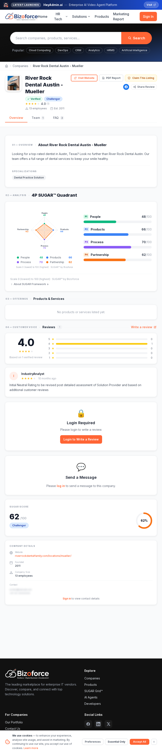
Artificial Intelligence (134, 50)
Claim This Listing (143, 78)
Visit (149, 4)
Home (42, 16)
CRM (78, 50)
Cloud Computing (40, 50)
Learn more (31, 748)
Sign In (148, 16)
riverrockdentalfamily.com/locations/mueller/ (43, 555)
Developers (92, 703)
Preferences (93, 741)
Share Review (146, 86)
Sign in (67, 598)
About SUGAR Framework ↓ (31, 284)
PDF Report (113, 78)
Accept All (139, 741)
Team (37, 117)
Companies (20, 66)
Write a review (141, 327)
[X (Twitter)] (108, 724)
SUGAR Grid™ (93, 691)
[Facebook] (126, 87)
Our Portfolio (14, 722)
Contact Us (12, 728)
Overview (16, 117)
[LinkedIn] (98, 724)
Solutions (79, 16)
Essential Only (116, 741)
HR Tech (58, 16)
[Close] (154, 742)
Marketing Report (121, 16)
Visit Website (86, 78)
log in (61, 486)
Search (139, 38)
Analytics (94, 50)
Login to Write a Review (81, 439)
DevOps (63, 50)
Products (102, 16)
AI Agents (90, 697)
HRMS (111, 50)
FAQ (58, 117)
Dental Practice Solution (29, 177)
